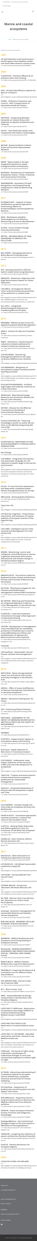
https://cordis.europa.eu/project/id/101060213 (17, 985)
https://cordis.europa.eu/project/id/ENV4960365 (17, 65)
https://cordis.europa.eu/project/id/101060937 (17, 945)
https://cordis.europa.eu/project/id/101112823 (17, 1093)
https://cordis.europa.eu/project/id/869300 (16, 811)
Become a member (6, 1203)
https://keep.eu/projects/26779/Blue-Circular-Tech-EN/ (19, 991)
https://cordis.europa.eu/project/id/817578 (16, 784)
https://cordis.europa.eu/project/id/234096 (16, 192)
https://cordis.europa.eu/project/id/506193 (16, 107)
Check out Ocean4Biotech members (10, 1214)
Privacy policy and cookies (25, 1238)
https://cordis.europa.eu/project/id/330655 (16, 391)
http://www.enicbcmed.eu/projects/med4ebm (17, 327)
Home (10, 39)
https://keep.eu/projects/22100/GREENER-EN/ (16, 735)
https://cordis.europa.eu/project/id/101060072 (17, 1083)
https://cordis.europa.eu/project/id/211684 (16, 152)
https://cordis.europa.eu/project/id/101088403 (17, 1117)
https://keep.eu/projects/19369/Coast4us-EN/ (16, 648)
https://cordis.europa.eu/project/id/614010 (16, 285)
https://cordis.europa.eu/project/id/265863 (16, 232)
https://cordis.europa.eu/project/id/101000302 (17, 917)
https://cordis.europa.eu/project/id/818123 (16, 794)
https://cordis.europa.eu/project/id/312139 (16, 312)
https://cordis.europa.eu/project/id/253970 (16, 213)
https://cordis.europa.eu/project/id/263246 (16, 223)
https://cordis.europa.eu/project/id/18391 (15, 135)
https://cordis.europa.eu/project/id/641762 (16, 448)
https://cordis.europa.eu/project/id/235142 (16, 694)
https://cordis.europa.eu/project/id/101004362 (17, 860)
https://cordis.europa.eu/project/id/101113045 (17, 1106)
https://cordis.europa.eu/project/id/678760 (16, 493)
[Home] (2, 10)
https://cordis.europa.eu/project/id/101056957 (17, 977)
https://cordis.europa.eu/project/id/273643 (16, 243)
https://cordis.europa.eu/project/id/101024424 (17, 1062)
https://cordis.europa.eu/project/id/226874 (16, 179)
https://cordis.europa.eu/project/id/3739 (15, 126)
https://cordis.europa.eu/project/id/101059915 (17, 957)
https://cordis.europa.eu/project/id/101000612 (17, 822)
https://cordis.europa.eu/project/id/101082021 (17, 966)
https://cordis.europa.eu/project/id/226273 (16, 168)
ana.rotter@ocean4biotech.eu (8, 1190)
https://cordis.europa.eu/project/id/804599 (16, 584)
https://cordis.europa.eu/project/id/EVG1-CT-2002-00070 (20, 80)
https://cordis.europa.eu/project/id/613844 (16, 274)
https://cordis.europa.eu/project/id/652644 (16, 454)
